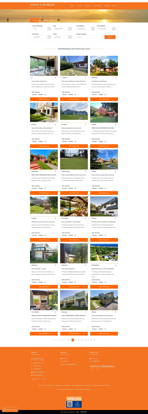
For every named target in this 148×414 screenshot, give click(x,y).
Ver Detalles (44, 99)
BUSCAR (110, 37)
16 (94, 340)
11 (78, 340)
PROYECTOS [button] (107, 5)
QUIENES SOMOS (97, 5)
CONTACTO (114, 5)
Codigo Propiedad (81, 34)
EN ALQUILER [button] (87, 5)
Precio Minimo (80, 25)
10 (75, 340)
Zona (54, 25)
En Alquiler (45, 20)
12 (82, 340)
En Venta (34, 20)
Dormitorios (35, 34)
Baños (55, 34)
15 (91, 340)
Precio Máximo (101, 25)
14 (88, 340)
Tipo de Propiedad (37, 25)
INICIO (72, 5)
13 (85, 340)
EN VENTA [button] (79, 5)
